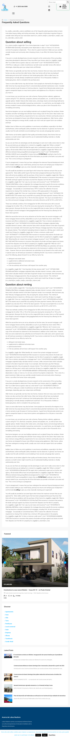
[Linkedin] (49, 10)
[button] (13, 13)
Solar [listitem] (7, 629)
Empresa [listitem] (8, 632)
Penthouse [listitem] (8, 623)
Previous (5, 562)
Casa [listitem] (6, 615)
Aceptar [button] (38, 735)
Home (5, 20)
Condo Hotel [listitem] (9, 641)
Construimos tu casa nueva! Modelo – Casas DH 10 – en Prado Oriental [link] (27, 590)
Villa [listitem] (6, 618)
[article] (35, 569)
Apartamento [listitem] (9, 612)
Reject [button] (44, 735)
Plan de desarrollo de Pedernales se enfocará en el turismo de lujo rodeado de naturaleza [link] (40, 695)
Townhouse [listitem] (8, 638)
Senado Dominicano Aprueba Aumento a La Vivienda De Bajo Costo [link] (33, 685)
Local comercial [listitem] (10, 626)
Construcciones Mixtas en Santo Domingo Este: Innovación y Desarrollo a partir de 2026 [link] (39, 665)
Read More (52, 735)
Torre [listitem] (7, 621)
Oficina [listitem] (7, 635)
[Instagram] (49, 6)
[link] (35, 562)
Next (65, 562)
